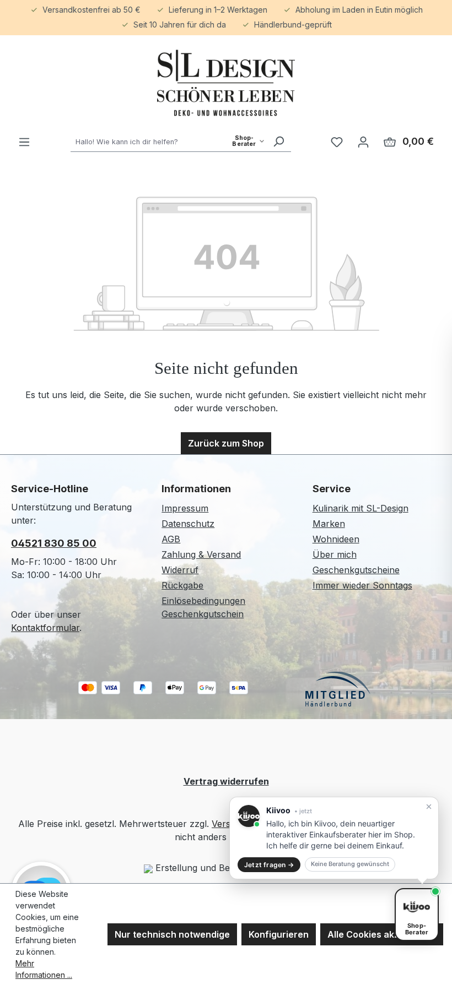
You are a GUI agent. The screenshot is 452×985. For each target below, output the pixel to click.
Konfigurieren (279, 934)
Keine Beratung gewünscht (350, 864)
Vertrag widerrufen (226, 781)
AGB (171, 539)
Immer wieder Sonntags (362, 585)
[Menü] (24, 141)
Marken (329, 523)
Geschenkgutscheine (356, 569)
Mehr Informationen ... (43, 969)
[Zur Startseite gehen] (226, 82)
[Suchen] (278, 141)
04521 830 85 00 (53, 543)
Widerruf (180, 569)
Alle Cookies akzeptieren (381, 934)
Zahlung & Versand (201, 554)
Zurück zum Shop (226, 443)
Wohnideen (336, 539)
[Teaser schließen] (429, 807)
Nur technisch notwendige (172, 934)
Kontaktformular (45, 627)
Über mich (335, 554)
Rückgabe (182, 585)
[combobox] (168, 141)
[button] (334, 838)
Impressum (185, 508)
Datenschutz (188, 523)
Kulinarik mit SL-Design (360, 508)
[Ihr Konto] (363, 141)
